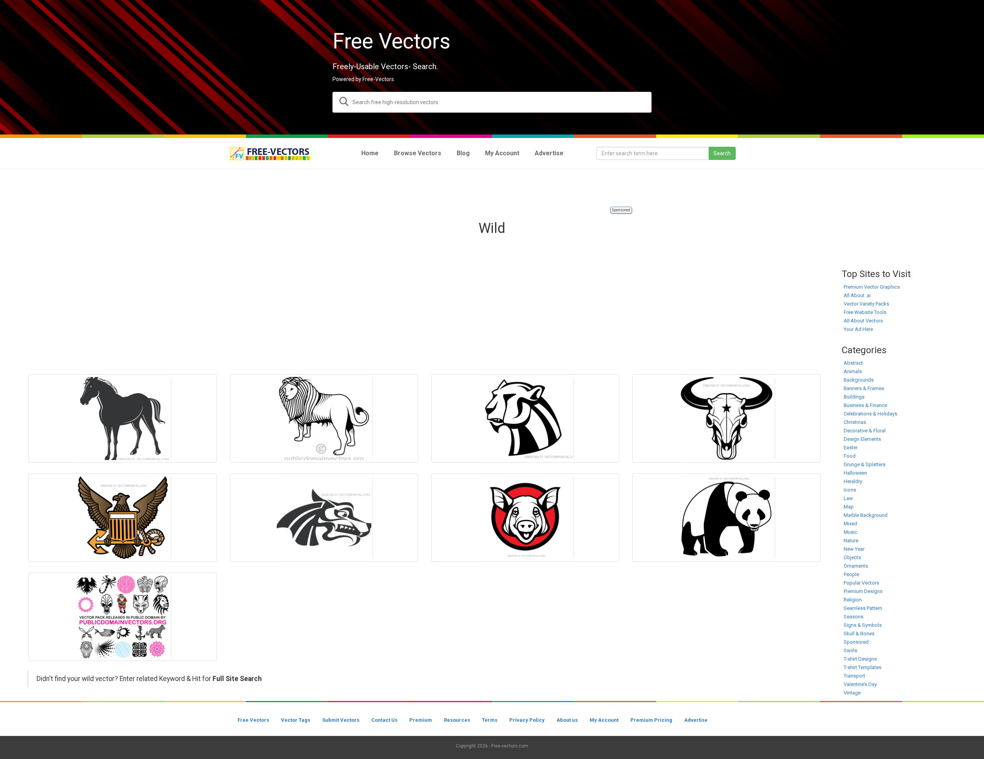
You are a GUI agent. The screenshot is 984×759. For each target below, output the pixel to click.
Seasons (853, 616)
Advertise (696, 720)
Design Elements (862, 439)
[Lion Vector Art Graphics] (324, 418)
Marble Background (866, 515)
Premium (420, 720)
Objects (852, 557)
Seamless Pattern (863, 608)
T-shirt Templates (862, 667)
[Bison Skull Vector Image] (726, 418)
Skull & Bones (859, 633)
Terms (489, 720)
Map (849, 507)
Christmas (855, 422)
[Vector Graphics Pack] (122, 617)
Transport (854, 676)
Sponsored (621, 210)
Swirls (850, 650)
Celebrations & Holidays (870, 414)
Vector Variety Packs (866, 304)
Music (850, 532)
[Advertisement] (492, 188)
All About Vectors (863, 321)
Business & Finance (865, 405)
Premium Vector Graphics (872, 287)
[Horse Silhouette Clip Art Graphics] (122, 418)
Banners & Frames (864, 388)
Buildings (854, 397)
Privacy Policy (527, 720)
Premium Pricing (651, 720)
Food (850, 456)
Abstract (853, 363)
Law (848, 498)
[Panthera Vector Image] (525, 418)
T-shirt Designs (860, 659)
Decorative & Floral (865, 430)
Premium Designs (863, 591)
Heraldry (853, 481)
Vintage (852, 693)
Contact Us (384, 720)
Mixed (850, 523)
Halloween (855, 473)
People (851, 574)
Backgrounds (859, 380)
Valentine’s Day (860, 684)
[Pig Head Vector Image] (525, 517)
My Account (604, 720)
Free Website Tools (865, 312)
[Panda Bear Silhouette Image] (726, 517)
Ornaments (856, 566)
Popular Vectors (861, 583)
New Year (854, 549)
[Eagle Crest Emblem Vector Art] (122, 517)
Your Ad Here (858, 329)
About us (567, 720)
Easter (851, 447)
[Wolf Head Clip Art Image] (324, 517)
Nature (851, 540)
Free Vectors (253, 720)
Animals (853, 371)
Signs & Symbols (863, 625)
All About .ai (857, 295)
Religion (853, 600)
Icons (850, 490)
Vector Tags (295, 720)
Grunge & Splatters (865, 464)
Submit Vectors (340, 720)
